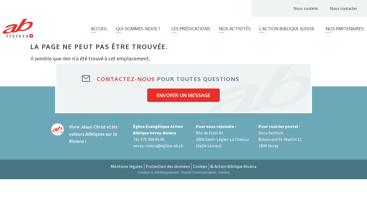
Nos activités (235, 28)
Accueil (99, 28)
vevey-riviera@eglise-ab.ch (158, 146)
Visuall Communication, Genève (205, 172)
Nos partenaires (345, 28)
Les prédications (190, 28)
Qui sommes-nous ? (138, 28)
